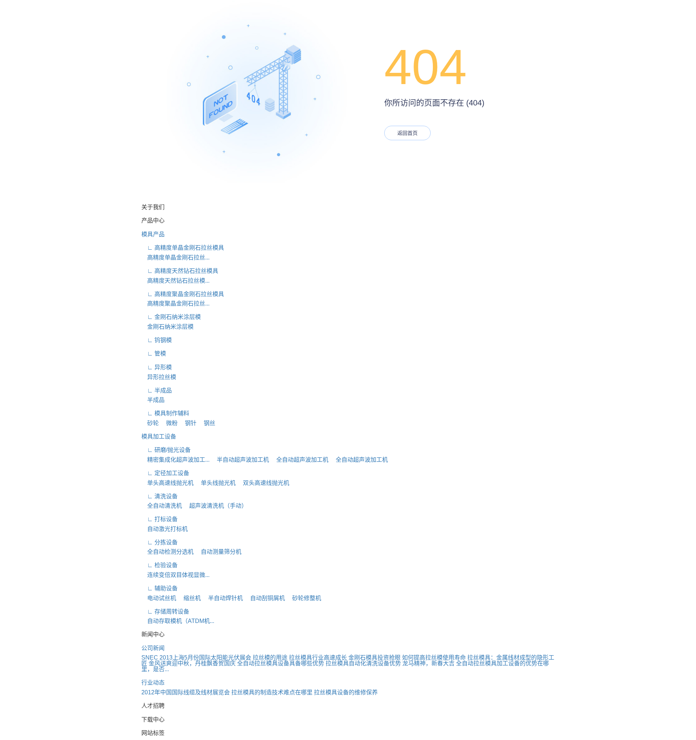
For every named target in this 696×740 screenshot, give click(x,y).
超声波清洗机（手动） (215, 506)
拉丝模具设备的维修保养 (346, 692)
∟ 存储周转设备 (165, 611)
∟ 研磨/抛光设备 (166, 450)
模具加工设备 (158, 436)
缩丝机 (189, 598)
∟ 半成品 (156, 390)
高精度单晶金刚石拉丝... (175, 257)
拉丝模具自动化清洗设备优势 (363, 663)
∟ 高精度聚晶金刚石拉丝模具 (182, 294)
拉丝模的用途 (270, 657)
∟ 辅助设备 (159, 588)
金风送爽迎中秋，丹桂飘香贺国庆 (192, 663)
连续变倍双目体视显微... (175, 575)
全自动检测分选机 (167, 552)
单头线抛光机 (215, 483)
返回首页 (407, 133)
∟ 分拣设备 (159, 542)
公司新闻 (153, 648)
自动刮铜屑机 (264, 598)
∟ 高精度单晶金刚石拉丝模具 (182, 248)
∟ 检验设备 (159, 565)
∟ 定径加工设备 (165, 473)
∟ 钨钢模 (156, 340)
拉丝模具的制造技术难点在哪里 (271, 692)
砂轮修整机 (303, 598)
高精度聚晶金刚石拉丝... (175, 303)
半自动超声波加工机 (240, 460)
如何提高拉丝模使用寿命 (434, 657)
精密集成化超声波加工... (175, 460)
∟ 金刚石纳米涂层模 (171, 317)
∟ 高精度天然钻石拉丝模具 (179, 271)
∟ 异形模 (156, 367)
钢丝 (206, 423)
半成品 (153, 400)
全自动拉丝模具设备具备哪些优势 (280, 663)
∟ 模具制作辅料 (165, 413)
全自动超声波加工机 (299, 460)
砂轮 (150, 423)
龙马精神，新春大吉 (428, 663)
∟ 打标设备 (159, 519)
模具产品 (153, 234)
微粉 (169, 423)
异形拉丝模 (158, 377)
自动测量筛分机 (218, 552)
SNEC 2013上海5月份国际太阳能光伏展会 (196, 657)
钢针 (187, 423)
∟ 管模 (153, 353)
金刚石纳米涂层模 (167, 327)
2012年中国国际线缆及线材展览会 (185, 692)
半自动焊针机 (222, 598)
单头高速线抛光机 (167, 483)
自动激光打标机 (164, 529)
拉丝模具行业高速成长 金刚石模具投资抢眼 (345, 657)
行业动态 (153, 682)
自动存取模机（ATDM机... (177, 621)
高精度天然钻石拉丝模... (175, 281)
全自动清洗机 (161, 506)
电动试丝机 (158, 598)
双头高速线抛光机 (263, 483)
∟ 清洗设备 (159, 496)
